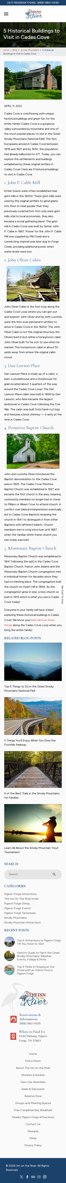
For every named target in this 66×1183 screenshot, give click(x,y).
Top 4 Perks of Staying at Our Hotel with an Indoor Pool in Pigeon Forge (36, 970)
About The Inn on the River (33, 1068)
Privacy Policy (33, 1145)
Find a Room (33, 1061)
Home (33, 1054)
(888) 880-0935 (48, 2)
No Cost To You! (62, 595)
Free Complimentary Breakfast (33, 1110)
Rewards (33, 1131)
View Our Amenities (33, 1082)
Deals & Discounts (33, 1089)
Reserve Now (33, 1096)
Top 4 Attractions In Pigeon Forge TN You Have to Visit (39, 942)
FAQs (33, 1138)
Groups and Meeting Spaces (33, 1103)
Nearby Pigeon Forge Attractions (33, 1117)
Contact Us (33, 1124)
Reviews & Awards (33, 1075)
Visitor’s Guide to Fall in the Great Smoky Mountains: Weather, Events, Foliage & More (38, 956)
